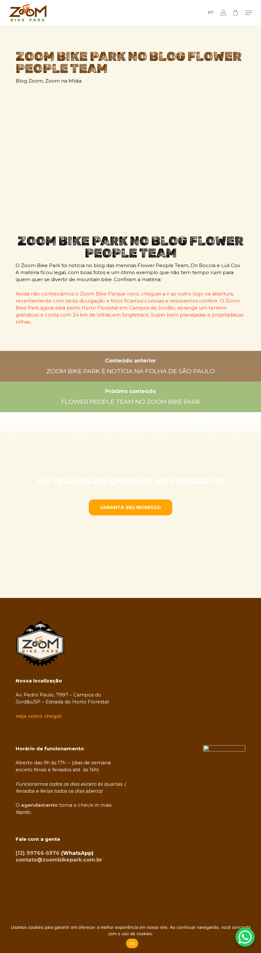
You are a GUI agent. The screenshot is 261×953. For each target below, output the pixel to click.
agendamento (39, 805)
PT (211, 13)
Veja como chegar (39, 716)
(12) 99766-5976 (38, 853)
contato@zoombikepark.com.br (59, 860)
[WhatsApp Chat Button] (245, 937)
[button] (248, 13)
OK (132, 943)
